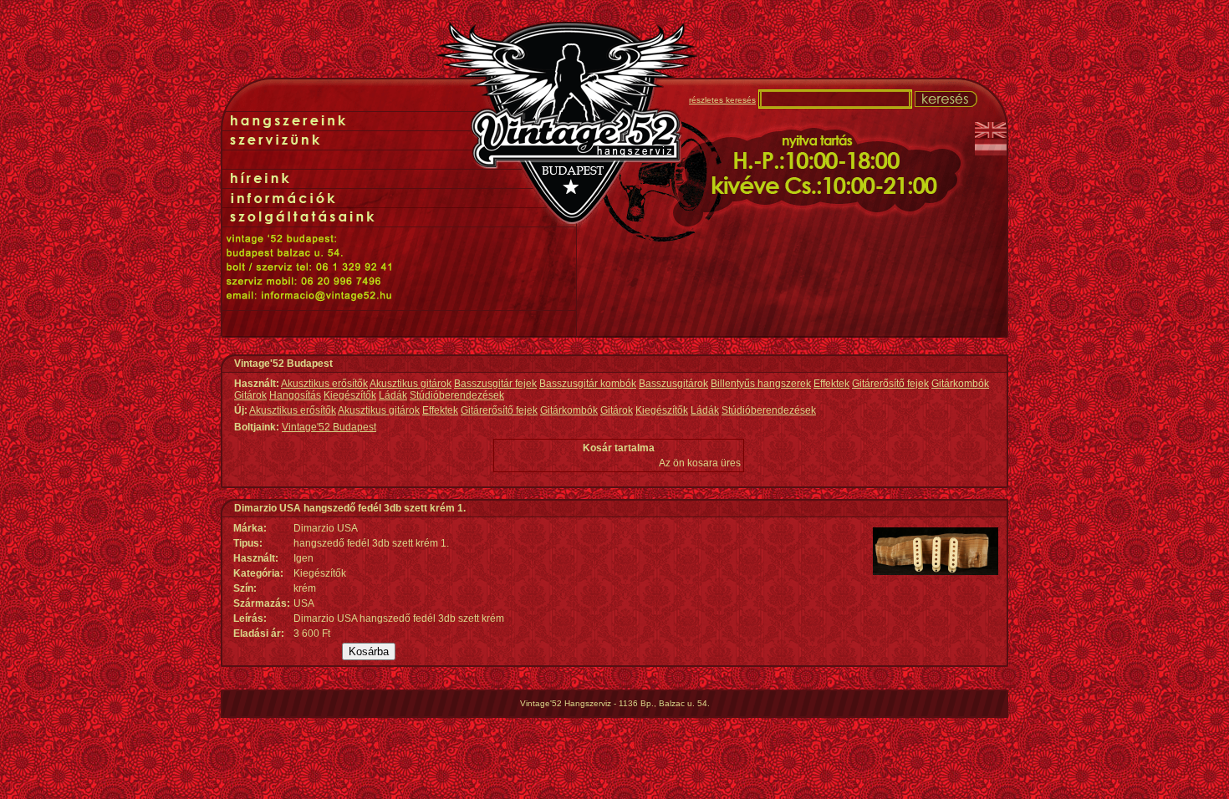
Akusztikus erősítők (324, 383)
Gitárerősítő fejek (890, 383)
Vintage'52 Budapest (329, 427)
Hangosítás (295, 395)
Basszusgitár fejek (495, 383)
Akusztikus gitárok (410, 383)
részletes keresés (722, 99)
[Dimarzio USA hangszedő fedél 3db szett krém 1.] (935, 572)
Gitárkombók (960, 383)
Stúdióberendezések (457, 395)
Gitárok (250, 395)
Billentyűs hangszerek (761, 383)
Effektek (831, 383)
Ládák (393, 395)
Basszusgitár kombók (587, 383)
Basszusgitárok (673, 383)
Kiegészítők (350, 395)
